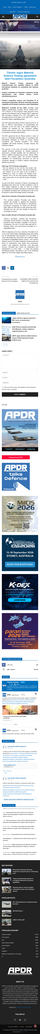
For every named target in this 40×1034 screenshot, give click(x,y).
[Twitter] (8, 268)
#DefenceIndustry (22, 703)
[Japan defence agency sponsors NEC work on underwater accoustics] (6, 320)
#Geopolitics (19, 702)
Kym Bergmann (7, 835)
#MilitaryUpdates (28, 702)
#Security (5, 703)
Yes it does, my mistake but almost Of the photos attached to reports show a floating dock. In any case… (18, 825)
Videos (26, 7)
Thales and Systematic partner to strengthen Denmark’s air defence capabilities (23, 880)
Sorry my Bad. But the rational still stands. (23, 831)
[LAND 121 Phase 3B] (6, 922)
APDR (20, 301)
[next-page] (6, 345)
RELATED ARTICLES (9, 313)
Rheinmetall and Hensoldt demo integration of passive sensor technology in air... (25, 871)
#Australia (6, 796)
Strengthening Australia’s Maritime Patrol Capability (10, 280)
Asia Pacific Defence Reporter (16, 746)
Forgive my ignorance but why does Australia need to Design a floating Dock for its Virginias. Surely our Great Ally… (19, 843)
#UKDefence (12, 790)
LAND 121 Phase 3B (18, 920)
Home (5, 7)
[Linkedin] (12, 268)
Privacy (22, 1026)
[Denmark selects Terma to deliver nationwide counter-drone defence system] (6, 890)
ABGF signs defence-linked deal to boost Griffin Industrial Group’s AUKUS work (24, 338)
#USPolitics (21, 700)
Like (37, 665)
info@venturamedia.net (23, 1007)
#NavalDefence (27, 794)
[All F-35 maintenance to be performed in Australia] (6, 904)
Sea (7, 34)
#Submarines (20, 790)
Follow (36, 669)
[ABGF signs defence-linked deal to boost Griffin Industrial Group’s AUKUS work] (6, 338)
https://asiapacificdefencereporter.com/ (20, 304)
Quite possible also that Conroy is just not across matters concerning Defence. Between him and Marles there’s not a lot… (18, 811)
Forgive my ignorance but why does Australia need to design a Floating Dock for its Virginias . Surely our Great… (19, 851)
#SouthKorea (14, 700)
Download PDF (16, 457)
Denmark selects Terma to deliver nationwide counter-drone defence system (23, 889)
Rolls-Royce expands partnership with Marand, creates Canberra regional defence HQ (24, 329)
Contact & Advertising (23, 12)
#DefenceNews (30, 700)
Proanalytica (24, 1032)
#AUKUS (5, 790)
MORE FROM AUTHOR (23, 313)
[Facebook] (4, 268)
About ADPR (29, 1026)
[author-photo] (20, 299)
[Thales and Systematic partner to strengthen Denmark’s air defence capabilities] (6, 881)
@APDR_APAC (15, 695)
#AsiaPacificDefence (8, 702)
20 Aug (23, 694)
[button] (3, 16)
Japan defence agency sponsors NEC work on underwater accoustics (24, 320)
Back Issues (32, 7)
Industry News (5, 340)
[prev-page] (3, 345)
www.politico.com (10, 765)
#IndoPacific (12, 703)
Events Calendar (17, 7)
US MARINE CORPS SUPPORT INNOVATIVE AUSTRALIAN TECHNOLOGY (29, 281)
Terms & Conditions (13, 1026)
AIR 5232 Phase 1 (18, 911)
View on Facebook (7, 771)
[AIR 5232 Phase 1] (6, 913)
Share (5, 772)
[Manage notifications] (35, 1026)
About (9, 7)
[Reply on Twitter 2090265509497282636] (3, 724)
